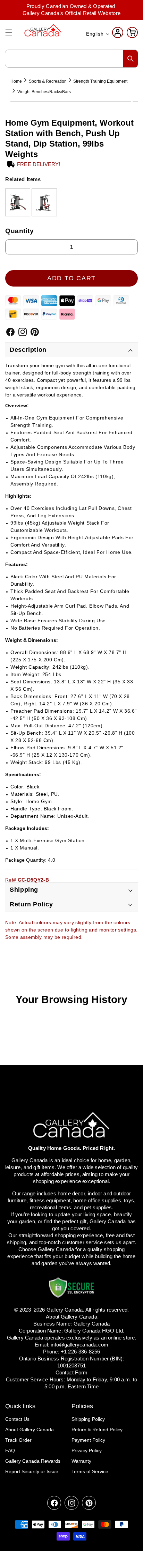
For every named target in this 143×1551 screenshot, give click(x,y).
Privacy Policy (87, 1450)
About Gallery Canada (29, 1429)
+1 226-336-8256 (80, 1352)
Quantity (19, 231)
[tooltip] (17, 202)
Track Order (18, 1440)
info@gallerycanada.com (79, 1345)
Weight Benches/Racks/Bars (44, 91)
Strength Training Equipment (100, 81)
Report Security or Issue (31, 1471)
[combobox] (71, 59)
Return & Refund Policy (97, 1429)
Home (16, 81)
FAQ (10, 1450)
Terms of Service (90, 1471)
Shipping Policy (88, 1419)
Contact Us (17, 1419)
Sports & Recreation (48, 81)
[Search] (130, 59)
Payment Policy (88, 1440)
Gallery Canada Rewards (32, 1461)
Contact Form (71, 1372)
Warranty (81, 1461)
